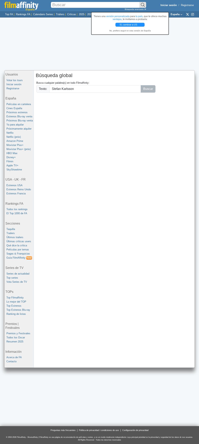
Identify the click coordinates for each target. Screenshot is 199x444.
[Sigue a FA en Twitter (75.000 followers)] (187, 14)
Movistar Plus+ (15, 145)
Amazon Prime (14, 141)
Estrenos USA (14, 185)
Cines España (14, 108)
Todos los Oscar (15, 337)
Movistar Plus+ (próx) (18, 149)
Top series (12, 277)
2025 (81, 14)
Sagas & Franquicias (18, 253)
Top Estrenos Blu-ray (18, 309)
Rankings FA (23, 14)
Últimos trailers (14, 237)
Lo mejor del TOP (16, 301)
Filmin (9, 161)
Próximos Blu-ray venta (19, 120)
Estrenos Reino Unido (18, 189)
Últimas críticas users (18, 241)
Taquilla (10, 229)
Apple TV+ (12, 165)
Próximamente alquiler (18, 128)
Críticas (71, 14)
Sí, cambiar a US (129, 24)
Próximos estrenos (17, 112)
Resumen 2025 (14, 341)
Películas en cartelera (18, 104)
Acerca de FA (14, 357)
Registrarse (187, 5)
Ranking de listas (16, 313)
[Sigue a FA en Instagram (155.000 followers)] (192, 14)
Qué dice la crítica (16, 245)
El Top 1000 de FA (16, 213)
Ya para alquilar (15, 124)
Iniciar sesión (13, 84)
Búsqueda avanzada (134, 9)
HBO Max (11, 153)
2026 (90, 14)
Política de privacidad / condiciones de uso (99, 430)
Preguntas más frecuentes (63, 430)
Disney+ (11, 157)
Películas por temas (17, 249)
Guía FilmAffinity (18, 257)
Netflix (10, 132)
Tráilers (60, 14)
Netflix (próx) (13, 136)
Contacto (11, 361)
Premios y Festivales (18, 333)
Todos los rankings (17, 209)
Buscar (148, 88)
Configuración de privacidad (135, 430)
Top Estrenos (13, 305)
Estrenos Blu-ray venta (19, 116)
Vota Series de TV (16, 281)
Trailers (10, 233)
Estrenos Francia (16, 193)
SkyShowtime (14, 169)
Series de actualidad (17, 273)
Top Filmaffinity (15, 297)
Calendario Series (43, 14)
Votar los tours (14, 80)
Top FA (9, 14)
